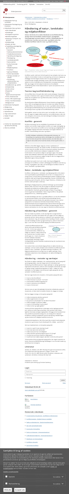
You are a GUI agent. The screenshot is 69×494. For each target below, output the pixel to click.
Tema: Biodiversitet (12, 96)
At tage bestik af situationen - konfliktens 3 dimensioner (42, 416)
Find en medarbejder (45, 1)
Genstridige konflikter (32, 445)
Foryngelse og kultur (12, 34)
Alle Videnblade (11, 30)
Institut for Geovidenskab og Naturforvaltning (13, 124)
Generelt (10, 50)
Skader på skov (10, 44)
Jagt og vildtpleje (12, 72)
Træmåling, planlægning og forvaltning (13, 47)
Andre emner (10, 89)
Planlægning (11, 58)
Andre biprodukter (13, 74)
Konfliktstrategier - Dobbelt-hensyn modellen (39, 419)
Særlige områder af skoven (13, 76)
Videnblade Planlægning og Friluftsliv (13, 25)
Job (53, 1)
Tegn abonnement (10, 114)
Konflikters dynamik (32, 442)
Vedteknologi (10, 42)
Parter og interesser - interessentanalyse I (38, 432)
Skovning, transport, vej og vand (13, 39)
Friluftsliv (10, 70)
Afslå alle (7, 490)
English (62, 1)
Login (63, 380)
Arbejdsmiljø (10, 87)
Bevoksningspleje (11, 36)
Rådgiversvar (10, 103)
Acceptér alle (20, 490)
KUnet (56, 1)
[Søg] (64, 10)
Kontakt (7, 118)
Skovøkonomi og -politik (13, 85)
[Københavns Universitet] (5, 11)
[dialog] (34, 471)
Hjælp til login (9, 116)
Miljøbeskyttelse (12, 68)
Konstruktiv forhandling (33, 429)
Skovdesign (9, 32)
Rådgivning (8, 107)
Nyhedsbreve (9, 111)
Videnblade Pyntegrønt (12, 105)
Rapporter (9, 91)
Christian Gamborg (36, 405)
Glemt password (46, 383)
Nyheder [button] (32, 4)
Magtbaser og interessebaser (34, 439)
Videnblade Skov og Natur (13, 28)
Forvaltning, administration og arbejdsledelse (13, 81)
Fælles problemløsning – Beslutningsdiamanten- (39, 422)
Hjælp (64, 383)
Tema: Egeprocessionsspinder (13, 94)
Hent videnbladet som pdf (32, 390)
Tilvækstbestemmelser (14, 54)
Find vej (35, 1)
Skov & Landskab (10, 128)
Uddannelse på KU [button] (9, 4)
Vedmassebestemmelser (15, 52)
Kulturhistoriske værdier (12, 65)
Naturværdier (11, 62)
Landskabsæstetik (13, 60)
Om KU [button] (47, 4)
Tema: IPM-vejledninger (13, 99)
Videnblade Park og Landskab (11, 21)
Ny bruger (27, 383)
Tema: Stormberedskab (13, 101)
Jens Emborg (34, 399)
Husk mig (29, 378)
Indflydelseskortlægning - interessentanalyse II (39, 435)
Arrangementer (9, 109)
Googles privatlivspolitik (10, 472)
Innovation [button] (40, 4)
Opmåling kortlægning (14, 56)
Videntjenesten (9, 17)
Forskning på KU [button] (22, 4)
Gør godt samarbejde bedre (34, 426)
